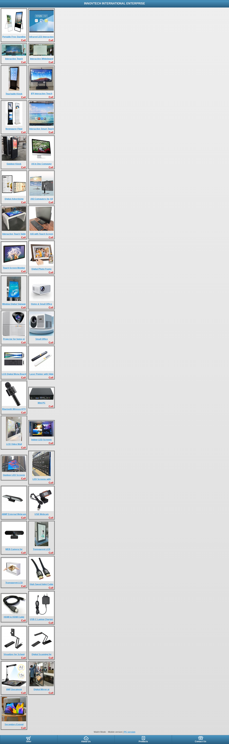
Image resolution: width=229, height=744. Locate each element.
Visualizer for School (14, 654)
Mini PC (41, 403)
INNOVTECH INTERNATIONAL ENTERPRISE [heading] (114, 3)
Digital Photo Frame (41, 269)
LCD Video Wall (14, 444)
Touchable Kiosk (14, 94)
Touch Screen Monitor (14, 268)
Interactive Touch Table (14, 234)
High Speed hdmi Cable (41, 584)
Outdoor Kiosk (14, 164)
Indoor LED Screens (41, 439)
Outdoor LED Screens (14, 475)
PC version (129, 732)
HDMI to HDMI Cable (14, 617)
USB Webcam (42, 514)
